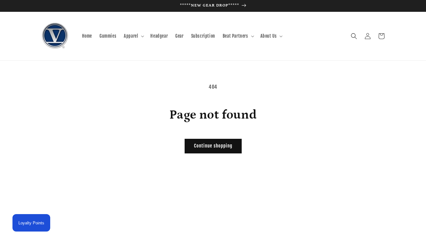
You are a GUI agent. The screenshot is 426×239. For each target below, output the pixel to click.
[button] (133, 36)
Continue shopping (213, 146)
